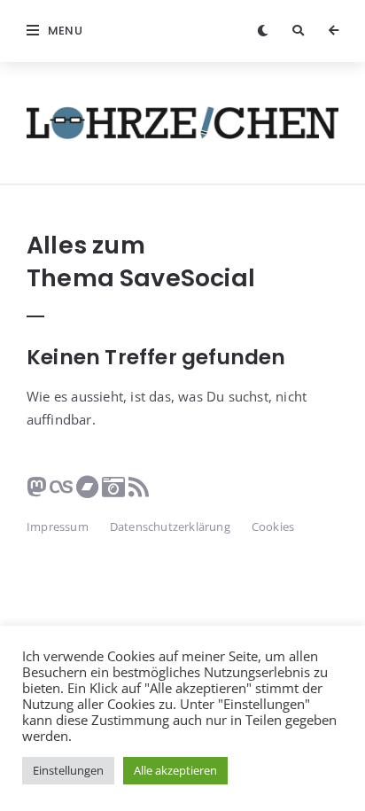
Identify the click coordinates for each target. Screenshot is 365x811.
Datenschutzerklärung (170, 526)
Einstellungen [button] (68, 770)
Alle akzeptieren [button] (175, 770)
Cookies (273, 526)
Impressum (58, 526)
